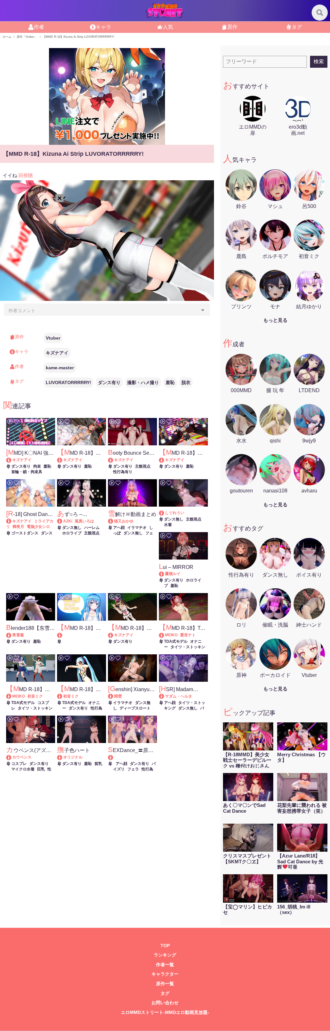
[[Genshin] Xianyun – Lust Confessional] (113, 696)
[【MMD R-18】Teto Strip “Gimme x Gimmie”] (164, 635)
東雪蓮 (18, 635)
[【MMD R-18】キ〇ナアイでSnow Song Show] (62, 460)
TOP (165, 945)
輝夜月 (18, 526)
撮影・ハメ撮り (143, 382)
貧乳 (98, 763)
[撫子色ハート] (62, 757)
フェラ (133, 769)
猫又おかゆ (123, 521)
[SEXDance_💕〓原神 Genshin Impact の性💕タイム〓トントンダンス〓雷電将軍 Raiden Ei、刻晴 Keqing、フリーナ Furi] (132, 757)
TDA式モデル (176, 641)
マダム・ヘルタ (178, 696)
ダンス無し (72, 527)
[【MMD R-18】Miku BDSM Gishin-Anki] (62, 696)
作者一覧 (165, 964)
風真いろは (84, 521)
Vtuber (53, 338)
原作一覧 (165, 983)
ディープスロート (135, 708)
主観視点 (142, 466)
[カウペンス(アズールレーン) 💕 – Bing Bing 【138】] (11, 757)
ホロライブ (72, 533)
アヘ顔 (119, 527)
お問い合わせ (165, 1002)
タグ (165, 993)
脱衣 (185, 382)
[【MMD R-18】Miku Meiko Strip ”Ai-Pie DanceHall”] (11, 696)
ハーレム (92, 527)
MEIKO (171, 635)
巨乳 (41, 769)
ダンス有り (109, 382)
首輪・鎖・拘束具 (26, 472)
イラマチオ (137, 527)
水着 (168, 524)
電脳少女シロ (38, 526)
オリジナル (72, 757)
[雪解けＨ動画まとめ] (113, 521)
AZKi (67, 521)
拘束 (37, 466)
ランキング (165, 955)
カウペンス (22, 757)
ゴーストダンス (24, 533)
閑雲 (118, 696)
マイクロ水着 (22, 769)
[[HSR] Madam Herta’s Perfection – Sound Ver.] (164, 696)
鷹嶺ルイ (172, 573)
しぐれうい (174, 513)
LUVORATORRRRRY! (68, 382)
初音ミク (35, 696)
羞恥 (170, 382)
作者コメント (21, 310)
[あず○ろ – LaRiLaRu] (62, 521)
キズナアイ (57, 352)
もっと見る (275, 320)
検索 (319, 61)
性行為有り (122, 472)
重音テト (188, 635)
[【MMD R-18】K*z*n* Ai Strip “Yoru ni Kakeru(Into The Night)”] (113, 635)
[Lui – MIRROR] (164, 573)
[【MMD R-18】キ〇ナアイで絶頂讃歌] (164, 460)
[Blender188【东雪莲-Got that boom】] (11, 635)
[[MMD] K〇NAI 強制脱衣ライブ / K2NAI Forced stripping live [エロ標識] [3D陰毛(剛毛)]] (11, 460)
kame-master (60, 367)
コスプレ (19, 763)
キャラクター (165, 974)
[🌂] (164, 513)
